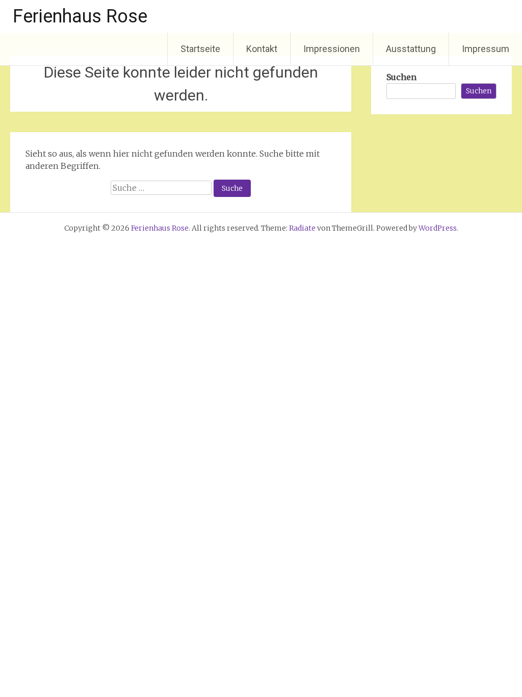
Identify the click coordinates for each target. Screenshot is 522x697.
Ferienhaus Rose (80, 16)
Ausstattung (411, 48)
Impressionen (331, 48)
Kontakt (261, 48)
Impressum (485, 48)
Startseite (200, 48)
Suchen (401, 77)
